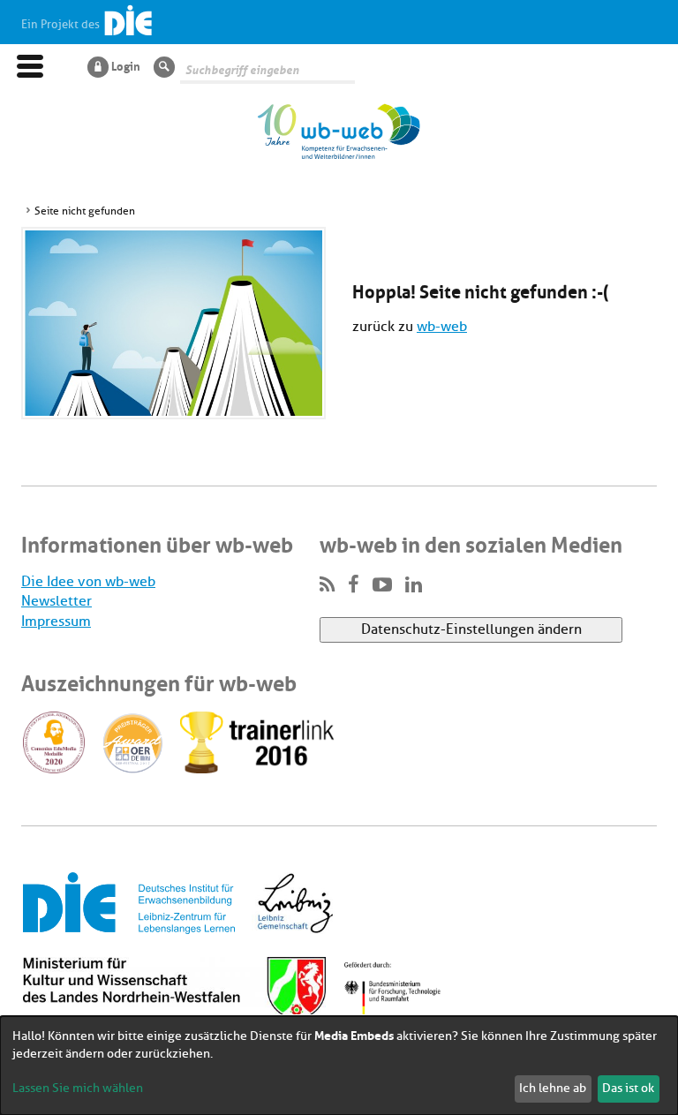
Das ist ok (628, 1088)
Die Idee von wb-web (88, 582)
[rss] (327, 585)
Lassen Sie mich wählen (77, 1088)
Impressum (56, 621)
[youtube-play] (382, 585)
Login (125, 65)
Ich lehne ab (552, 1088)
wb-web (442, 326)
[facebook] (353, 585)
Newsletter (56, 601)
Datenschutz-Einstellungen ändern (471, 629)
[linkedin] (413, 585)
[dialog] (339, 1065)
